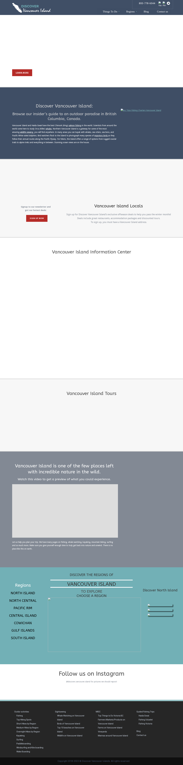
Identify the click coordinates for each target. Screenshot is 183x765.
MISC (98, 712)
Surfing (19, 739)
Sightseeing (60, 712)
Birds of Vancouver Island (68, 724)
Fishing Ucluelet (146, 720)
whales (49, 129)
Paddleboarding (23, 743)
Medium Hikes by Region (27, 728)
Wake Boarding (23, 751)
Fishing (19, 716)
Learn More (22, 73)
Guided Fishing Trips (145, 712)
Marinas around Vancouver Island (113, 735)
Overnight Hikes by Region (28, 732)
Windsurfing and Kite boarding (29, 747)
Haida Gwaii (144, 716)
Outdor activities (21, 712)
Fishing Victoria (145, 724)
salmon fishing (75, 125)
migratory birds (101, 135)
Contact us (141, 735)
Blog (139, 731)
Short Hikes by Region (26, 724)
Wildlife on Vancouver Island (69, 735)
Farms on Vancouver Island (110, 728)
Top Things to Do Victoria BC (110, 716)
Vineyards (102, 732)
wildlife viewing (27, 132)
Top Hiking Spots (23, 720)
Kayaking (20, 735)
